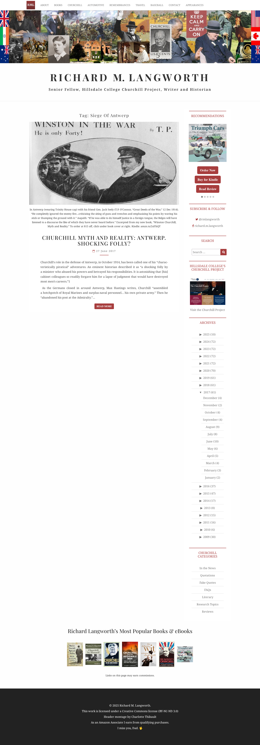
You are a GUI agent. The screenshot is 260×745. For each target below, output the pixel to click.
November (210, 405)
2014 (206, 501)
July (210, 434)
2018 (206, 385)
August (210, 427)
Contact (174, 5)
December (210, 398)
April (210, 456)
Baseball (157, 5)
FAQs (207, 590)
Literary (207, 597)
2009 (206, 537)
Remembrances (119, 5)
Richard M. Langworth (31, 5)
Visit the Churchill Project (207, 310)
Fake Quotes (208, 583)
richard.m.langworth (209, 226)
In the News (208, 568)
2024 (206, 342)
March (210, 463)
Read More (105, 306)
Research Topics (207, 604)
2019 (206, 378)
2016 (206, 486)
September (210, 420)
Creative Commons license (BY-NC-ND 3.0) (150, 711)
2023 (206, 349)
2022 (206, 356)
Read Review (207, 189)
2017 (207, 392)
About (44, 5)
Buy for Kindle (208, 179)
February (210, 470)
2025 (206, 334)
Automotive (96, 5)
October (210, 412)
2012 (206, 515)
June (209, 441)
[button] (202, 197)
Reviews (207, 611)
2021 (206, 363)
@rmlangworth (209, 219)
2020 (206, 370)
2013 (207, 508)
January (210, 477)
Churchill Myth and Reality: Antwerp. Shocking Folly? (104, 240)
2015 (206, 493)
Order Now (207, 170)
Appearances (195, 5)
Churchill (75, 5)
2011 (206, 522)
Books (58, 5)
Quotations (207, 575)
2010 (207, 530)
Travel (140, 5)
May (210, 449)
